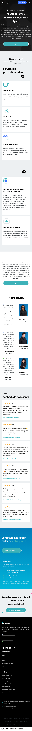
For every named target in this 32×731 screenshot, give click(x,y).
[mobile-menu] (29, 2)
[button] (22, 76)
